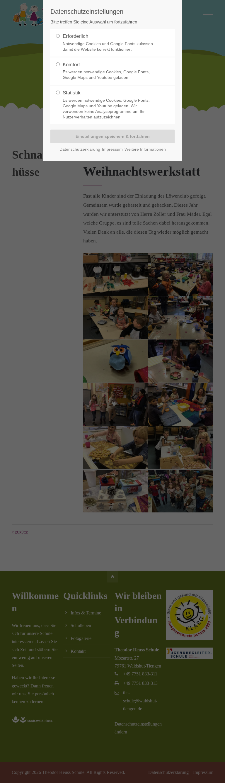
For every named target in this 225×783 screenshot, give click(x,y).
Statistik (106, 104)
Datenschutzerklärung (79, 149)
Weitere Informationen (145, 149)
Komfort (106, 71)
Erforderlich (108, 42)
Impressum (112, 149)
